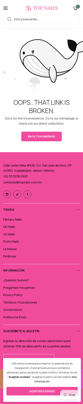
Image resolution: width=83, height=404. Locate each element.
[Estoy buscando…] (9, 19)
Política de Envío (14, 317)
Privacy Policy (13, 295)
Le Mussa (10, 249)
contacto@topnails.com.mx (22, 182)
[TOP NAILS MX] (41, 8)
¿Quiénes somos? (16, 280)
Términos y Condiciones (20, 302)
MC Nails (9, 227)
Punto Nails (11, 241)
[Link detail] (7, 194)
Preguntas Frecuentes (19, 288)
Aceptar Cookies (42, 391)
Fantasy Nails (12, 219)
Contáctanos (12, 310)
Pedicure (9, 256)
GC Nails (9, 234)
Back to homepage (41, 136)
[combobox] (41, 19)
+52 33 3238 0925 (15, 176)
